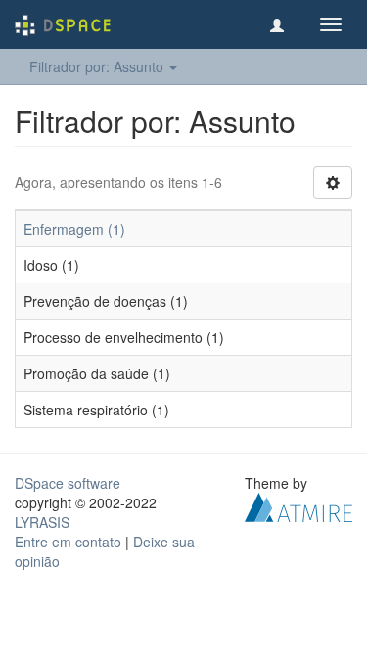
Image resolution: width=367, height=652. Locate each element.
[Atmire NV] (298, 505)
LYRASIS (42, 522)
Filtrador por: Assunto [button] (98, 66)
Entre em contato (68, 541)
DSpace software (67, 483)
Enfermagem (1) (74, 229)
